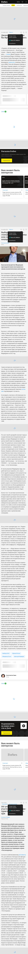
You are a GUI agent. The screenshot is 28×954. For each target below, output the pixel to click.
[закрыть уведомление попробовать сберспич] (21, 36)
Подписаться (6, 160)
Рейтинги (19, 5)
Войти (18, 2)
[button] (26, 2)
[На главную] (4, 2)
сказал (8, 54)
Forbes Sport (5, 190)
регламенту (22, 855)
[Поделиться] (23, 32)
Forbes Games (8, 5)
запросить (11, 62)
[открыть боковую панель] (22, 2)
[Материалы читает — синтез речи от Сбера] (21, 32)
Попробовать (12, 43)
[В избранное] (26, 32)
